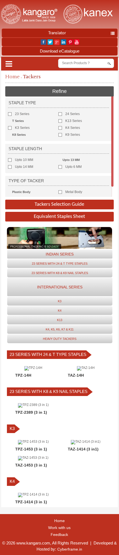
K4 (59, 310)
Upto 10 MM (24, 160)
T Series (18, 121)
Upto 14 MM (24, 167)
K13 (59, 320)
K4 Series (72, 128)
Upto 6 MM (73, 167)
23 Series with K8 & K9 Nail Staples (60, 273)
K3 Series (22, 128)
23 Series (22, 114)
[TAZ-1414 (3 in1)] (85, 442)
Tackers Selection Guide (59, 204)
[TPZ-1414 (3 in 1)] (33, 494)
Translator (57, 33)
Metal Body (73, 192)
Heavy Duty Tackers (59, 338)
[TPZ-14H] (33, 368)
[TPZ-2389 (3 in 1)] (33, 405)
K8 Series (19, 134)
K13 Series (73, 121)
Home (12, 77)
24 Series (72, 114)
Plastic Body (21, 192)
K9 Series (72, 135)
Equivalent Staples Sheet (59, 216)
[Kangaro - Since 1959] (29, 14)
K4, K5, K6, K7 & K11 (60, 329)
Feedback (59, 534)
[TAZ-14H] (86, 368)
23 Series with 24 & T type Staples (59, 263)
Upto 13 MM (71, 159)
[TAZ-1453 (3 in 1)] (33, 458)
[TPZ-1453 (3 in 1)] (33, 442)
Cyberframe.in (69, 549)
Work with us (59, 527)
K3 (59, 301)
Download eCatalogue (59, 51)
